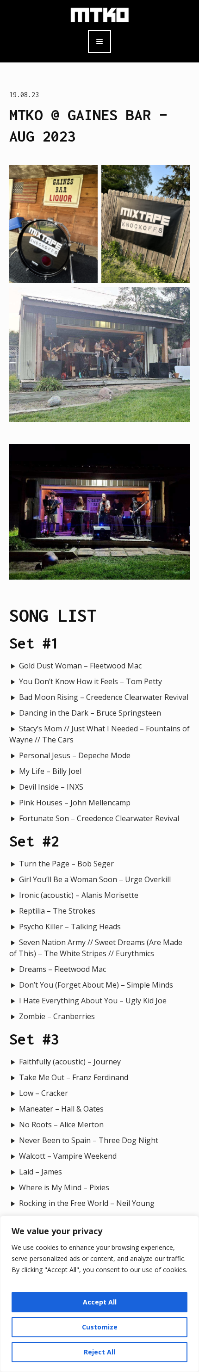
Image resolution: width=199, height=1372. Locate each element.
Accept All (100, 1302)
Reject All (99, 1351)
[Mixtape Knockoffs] (99, 14)
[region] (99, 1294)
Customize (100, 1327)
